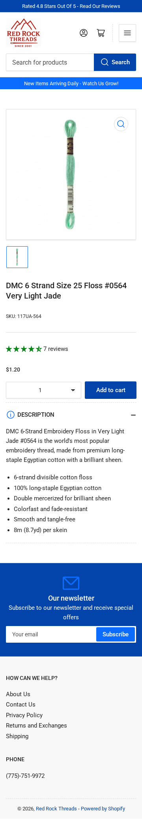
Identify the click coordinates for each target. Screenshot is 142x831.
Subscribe (116, 634)
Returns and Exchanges (36, 725)
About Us (18, 694)
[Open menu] (127, 33)
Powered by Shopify (103, 809)
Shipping (17, 736)
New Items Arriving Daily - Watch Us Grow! (71, 83)
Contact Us (21, 704)
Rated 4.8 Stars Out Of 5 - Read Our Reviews (71, 6)
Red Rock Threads (56, 809)
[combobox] (71, 62)
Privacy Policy (24, 715)
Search (121, 62)
